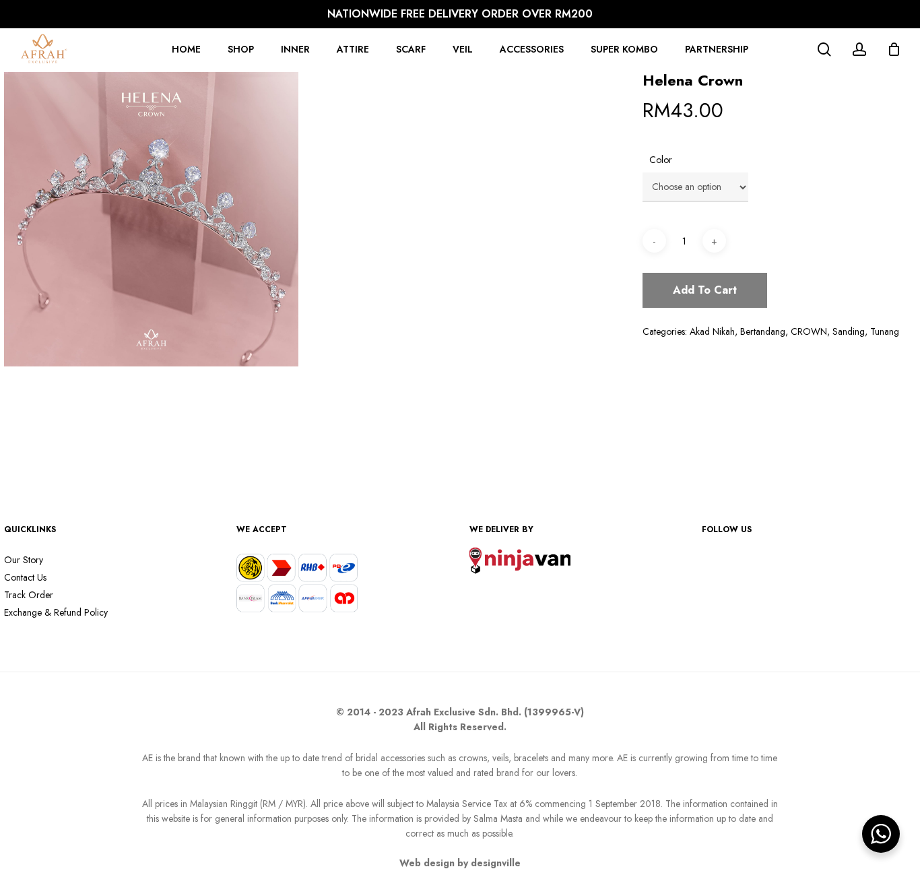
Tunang (884, 331)
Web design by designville (460, 863)
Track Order (28, 595)
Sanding (848, 331)
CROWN (809, 331)
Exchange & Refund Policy (56, 612)
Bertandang (762, 331)
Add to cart (705, 290)
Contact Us (25, 577)
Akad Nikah (712, 331)
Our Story (23, 560)
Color (660, 159)
